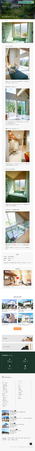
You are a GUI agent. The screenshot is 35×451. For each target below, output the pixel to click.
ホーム (3, 20)
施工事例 (6, 20)
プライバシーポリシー (13, 446)
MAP (15, 410)
